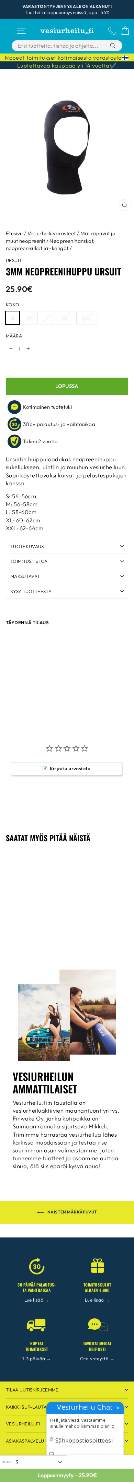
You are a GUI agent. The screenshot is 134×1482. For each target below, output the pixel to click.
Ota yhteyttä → (97, 1358)
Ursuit (14, 260)
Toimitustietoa (29, 561)
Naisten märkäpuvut (72, 1211)
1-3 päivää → (36, 1358)
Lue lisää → (36, 1300)
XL (65, 317)
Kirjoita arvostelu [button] (70, 769)
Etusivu (14, 233)
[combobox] (59, 45)
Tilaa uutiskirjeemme (32, 1389)
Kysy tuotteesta (31, 591)
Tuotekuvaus (27, 546)
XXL (87, 317)
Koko (13, 304)
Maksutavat (25, 576)
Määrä (14, 336)
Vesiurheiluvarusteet (51, 233)
